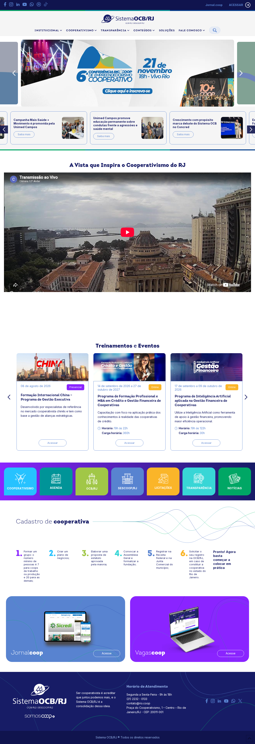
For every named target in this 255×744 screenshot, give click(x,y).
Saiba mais (24, 134)
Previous (14, 73)
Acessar (52, 442)
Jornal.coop (214, 5)
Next (241, 73)
